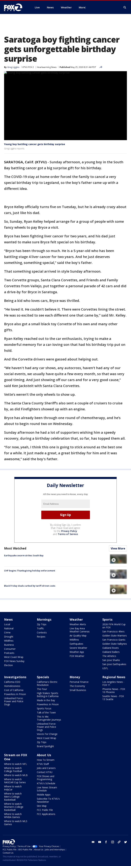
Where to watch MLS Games (15, 823)
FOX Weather (77, 656)
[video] (118, 559)
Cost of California (13, 690)
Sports (107, 619)
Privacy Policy (69, 531)
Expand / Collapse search (125, 7)
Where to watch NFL (15, 764)
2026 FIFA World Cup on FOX (114, 626)
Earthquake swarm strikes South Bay (23, 555)
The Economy (77, 686)
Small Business (78, 690)
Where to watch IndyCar (13, 788)
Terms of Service (68, 534)
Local (7, 624)
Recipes (41, 636)
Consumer (10, 648)
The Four (42, 689)
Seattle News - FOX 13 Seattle (113, 698)
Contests (42, 632)
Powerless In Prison (15, 694)
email (93, 842)
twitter (125, 842)
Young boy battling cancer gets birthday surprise (34, 144)
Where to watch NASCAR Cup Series (15, 781)
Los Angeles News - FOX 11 (113, 683)
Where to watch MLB (16, 775)
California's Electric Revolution (47, 683)
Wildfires (8, 640)
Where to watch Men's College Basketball (13, 796)
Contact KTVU (44, 772)
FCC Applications (46, 814)
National (8, 628)
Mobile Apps (43, 794)
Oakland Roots (110, 647)
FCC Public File (45, 810)
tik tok (119, 842)
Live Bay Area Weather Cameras (80, 630)
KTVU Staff (43, 764)
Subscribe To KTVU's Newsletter (48, 800)
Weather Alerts (78, 624)
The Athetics (109, 656)
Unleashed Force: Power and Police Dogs (13, 701)
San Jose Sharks (111, 660)
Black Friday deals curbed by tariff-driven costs (29, 585)
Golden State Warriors (114, 635)
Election (8, 665)
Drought (8, 636)
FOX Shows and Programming (45, 778)
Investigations (15, 677)
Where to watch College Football (13, 769)
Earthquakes (76, 643)
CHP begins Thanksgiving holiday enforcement (29, 570)
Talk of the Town (46, 712)
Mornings (44, 619)
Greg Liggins (13, 67)
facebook (106, 842)
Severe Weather (78, 647)
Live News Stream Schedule (47, 789)
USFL (105, 668)
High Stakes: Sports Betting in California (48, 694)
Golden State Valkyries (114, 643)
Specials (43, 677)
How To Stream (45, 759)
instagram (112, 842)
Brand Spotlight (45, 746)
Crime (7, 632)
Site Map (42, 805)
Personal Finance (79, 681)
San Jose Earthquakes (114, 664)
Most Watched (15, 548)
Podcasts (9, 653)
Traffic (40, 628)
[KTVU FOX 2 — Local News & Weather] (15, 7)
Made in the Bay (46, 700)
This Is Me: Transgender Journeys (49, 718)
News (8, 619)
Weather (76, 619)
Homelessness (12, 686)
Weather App (77, 652)
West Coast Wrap (13, 657)
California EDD (12, 681)
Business (9, 644)
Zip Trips (41, 624)
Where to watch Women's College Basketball (13, 807)
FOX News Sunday (14, 661)
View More (118, 548)
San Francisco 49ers (113, 631)
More (82, 7)
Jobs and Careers (46, 768)
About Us (44, 755)
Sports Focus (44, 708)
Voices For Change (47, 734)
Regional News (113, 677)
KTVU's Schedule (46, 783)
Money (75, 677)
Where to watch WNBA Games (13, 815)
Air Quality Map (78, 635)
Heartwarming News (46, 67)
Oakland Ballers (111, 652)
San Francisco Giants (113, 639)
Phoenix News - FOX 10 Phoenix (113, 690)
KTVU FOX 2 (28, 67)
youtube (99, 842)
